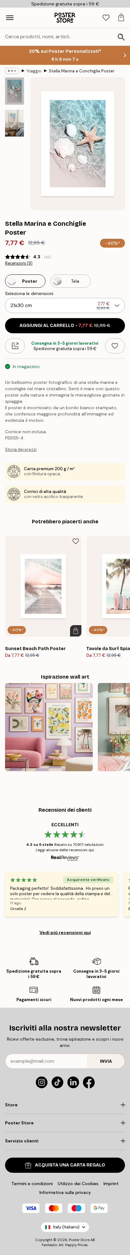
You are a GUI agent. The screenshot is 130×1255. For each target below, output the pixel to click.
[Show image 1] (14, 91)
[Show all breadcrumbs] (12, 71)
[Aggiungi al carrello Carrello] (75, 631)
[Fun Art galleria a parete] (49, 727)
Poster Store (79, 1240)
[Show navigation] (10, 18)
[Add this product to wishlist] (115, 346)
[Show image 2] (14, 123)
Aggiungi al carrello (65, 325)
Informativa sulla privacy (65, 1192)
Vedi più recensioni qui (65, 932)
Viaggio (34, 71)
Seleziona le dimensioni (29, 293)
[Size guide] (15, 346)
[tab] (106, 18)
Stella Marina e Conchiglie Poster (82, 71)
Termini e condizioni (32, 1183)
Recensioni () (18, 263)
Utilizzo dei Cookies (78, 1183)
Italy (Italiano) (66, 1227)
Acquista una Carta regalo (70, 1165)
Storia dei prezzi (21, 449)
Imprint (111, 1183)
